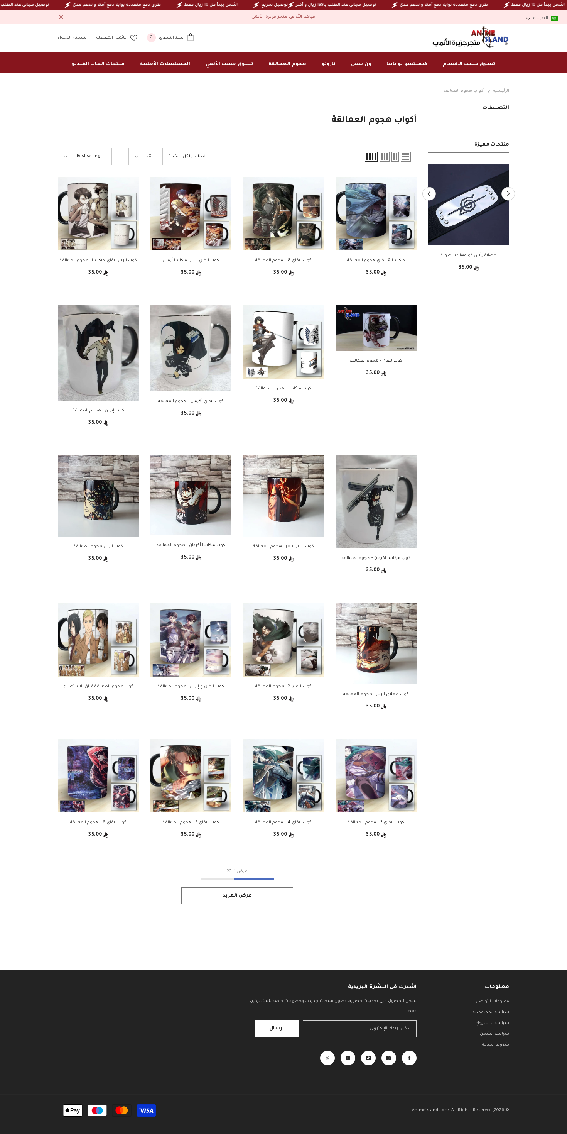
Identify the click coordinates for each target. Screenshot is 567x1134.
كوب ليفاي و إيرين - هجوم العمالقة (191, 686)
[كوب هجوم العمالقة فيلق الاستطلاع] (98, 639)
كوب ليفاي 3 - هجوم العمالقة (376, 822)
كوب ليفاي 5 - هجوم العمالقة (191, 822)
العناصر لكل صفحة (188, 156)
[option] (468, 220)
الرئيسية (501, 91)
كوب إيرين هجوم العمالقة (98, 546)
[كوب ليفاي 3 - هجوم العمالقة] (376, 775)
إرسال (276, 1028)
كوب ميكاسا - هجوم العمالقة (283, 388)
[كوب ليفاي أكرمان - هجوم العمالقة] (190, 348)
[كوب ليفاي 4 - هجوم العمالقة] (283, 775)
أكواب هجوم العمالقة (464, 91)
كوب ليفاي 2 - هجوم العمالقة (283, 686)
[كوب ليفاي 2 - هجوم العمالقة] (283, 639)
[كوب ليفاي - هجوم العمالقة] (376, 328)
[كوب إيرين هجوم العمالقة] (98, 496)
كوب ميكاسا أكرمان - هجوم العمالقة (191, 545)
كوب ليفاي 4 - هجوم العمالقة (283, 822)
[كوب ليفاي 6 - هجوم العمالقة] (98, 775)
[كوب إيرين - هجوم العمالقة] (98, 353)
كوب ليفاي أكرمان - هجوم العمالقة (191, 401)
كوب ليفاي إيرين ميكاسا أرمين (191, 260)
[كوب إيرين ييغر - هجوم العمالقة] (283, 496)
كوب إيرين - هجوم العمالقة (98, 410)
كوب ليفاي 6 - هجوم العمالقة (98, 822)
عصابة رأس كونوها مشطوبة (469, 255)
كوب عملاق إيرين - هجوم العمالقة (375, 694)
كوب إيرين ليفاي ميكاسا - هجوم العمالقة (98, 260)
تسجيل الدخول (72, 38)
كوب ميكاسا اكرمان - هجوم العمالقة (376, 558)
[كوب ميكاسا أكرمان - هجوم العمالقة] (190, 495)
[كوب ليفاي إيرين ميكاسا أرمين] (190, 213)
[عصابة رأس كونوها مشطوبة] (468, 204)
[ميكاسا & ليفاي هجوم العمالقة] (376, 213)
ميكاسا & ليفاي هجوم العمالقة (376, 260)
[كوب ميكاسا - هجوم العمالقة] (283, 342)
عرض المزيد (237, 896)
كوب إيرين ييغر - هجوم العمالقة (283, 546)
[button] (508, 193)
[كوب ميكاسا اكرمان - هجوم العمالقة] (376, 501)
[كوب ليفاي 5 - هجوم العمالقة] (190, 775)
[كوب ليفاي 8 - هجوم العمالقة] (283, 213)
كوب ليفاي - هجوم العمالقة (376, 361)
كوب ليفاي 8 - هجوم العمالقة (283, 260)
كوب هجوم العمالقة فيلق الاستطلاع (98, 686)
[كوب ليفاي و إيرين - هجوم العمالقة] (190, 639)
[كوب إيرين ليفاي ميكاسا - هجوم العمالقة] (98, 213)
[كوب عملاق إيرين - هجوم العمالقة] (376, 643)
